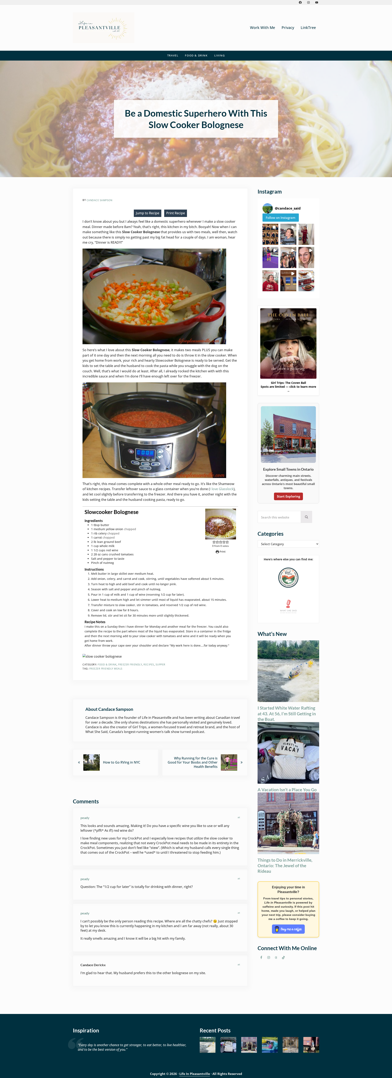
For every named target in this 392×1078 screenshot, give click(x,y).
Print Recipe (175, 213)
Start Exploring (288, 496)
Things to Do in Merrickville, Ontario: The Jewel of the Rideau (285, 865)
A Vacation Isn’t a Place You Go (287, 789)
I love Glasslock (222, 489)
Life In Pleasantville (194, 1074)
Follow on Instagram (280, 218)
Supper (160, 664)
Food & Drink (107, 664)
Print (222, 551)
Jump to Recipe (147, 213)
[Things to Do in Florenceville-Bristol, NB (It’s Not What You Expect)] (311, 1045)
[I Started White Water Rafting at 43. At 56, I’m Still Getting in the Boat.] (207, 1045)
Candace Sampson (99, 200)
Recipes (148, 664)
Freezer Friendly (130, 664)
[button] (270, 234)
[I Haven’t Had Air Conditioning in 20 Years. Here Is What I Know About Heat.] (270, 1045)
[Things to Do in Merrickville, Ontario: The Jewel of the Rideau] (249, 1045)
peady (84, 818)
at (239, 817)
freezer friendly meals (106, 668)
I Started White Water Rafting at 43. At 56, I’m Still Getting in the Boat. (287, 713)
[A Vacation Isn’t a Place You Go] (228, 1045)
